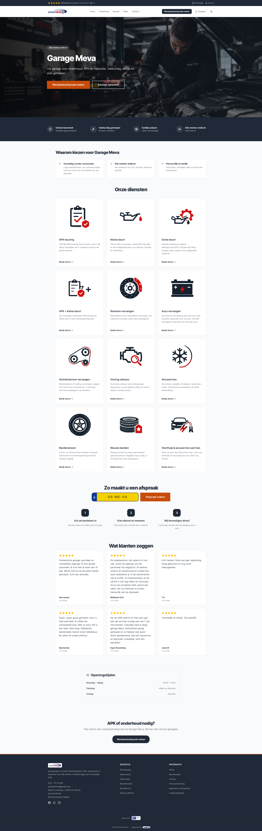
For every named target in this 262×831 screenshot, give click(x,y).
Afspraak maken (155, 496)
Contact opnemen (108, 84)
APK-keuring (125, 770)
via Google (63, 600)
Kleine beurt (125, 774)
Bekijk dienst (65, 262)
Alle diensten (174, 774)
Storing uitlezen (127, 793)
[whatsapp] (54, 802)
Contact (135, 11)
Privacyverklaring (177, 783)
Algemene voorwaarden (179, 788)
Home (92, 11)
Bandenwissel (126, 783)
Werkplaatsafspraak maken (177, 11)
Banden (116, 11)
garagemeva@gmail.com (59, 786)
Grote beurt (125, 779)
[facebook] (49, 802)
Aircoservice (125, 788)
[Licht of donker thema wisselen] (211, 11)
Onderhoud (104, 11)
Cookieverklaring (176, 793)
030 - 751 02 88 (55, 783)
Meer (125, 11)
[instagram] (59, 802)
